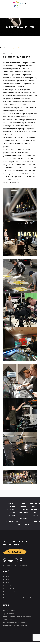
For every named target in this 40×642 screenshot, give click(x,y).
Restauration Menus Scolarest (15, 626)
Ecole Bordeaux (9, 583)
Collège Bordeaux (10, 589)
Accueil (2, 48)
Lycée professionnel (11, 595)
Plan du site (22, 566)
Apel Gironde (8, 614)
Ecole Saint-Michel (10, 577)
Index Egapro (8, 620)
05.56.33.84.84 (14, 551)
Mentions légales (10, 566)
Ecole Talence (8, 580)
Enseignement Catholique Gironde (17, 617)
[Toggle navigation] (5, 13)
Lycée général (9, 592)
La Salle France (9, 611)
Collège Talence (9, 586)
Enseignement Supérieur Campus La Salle (19, 598)
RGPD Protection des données (15, 623)
